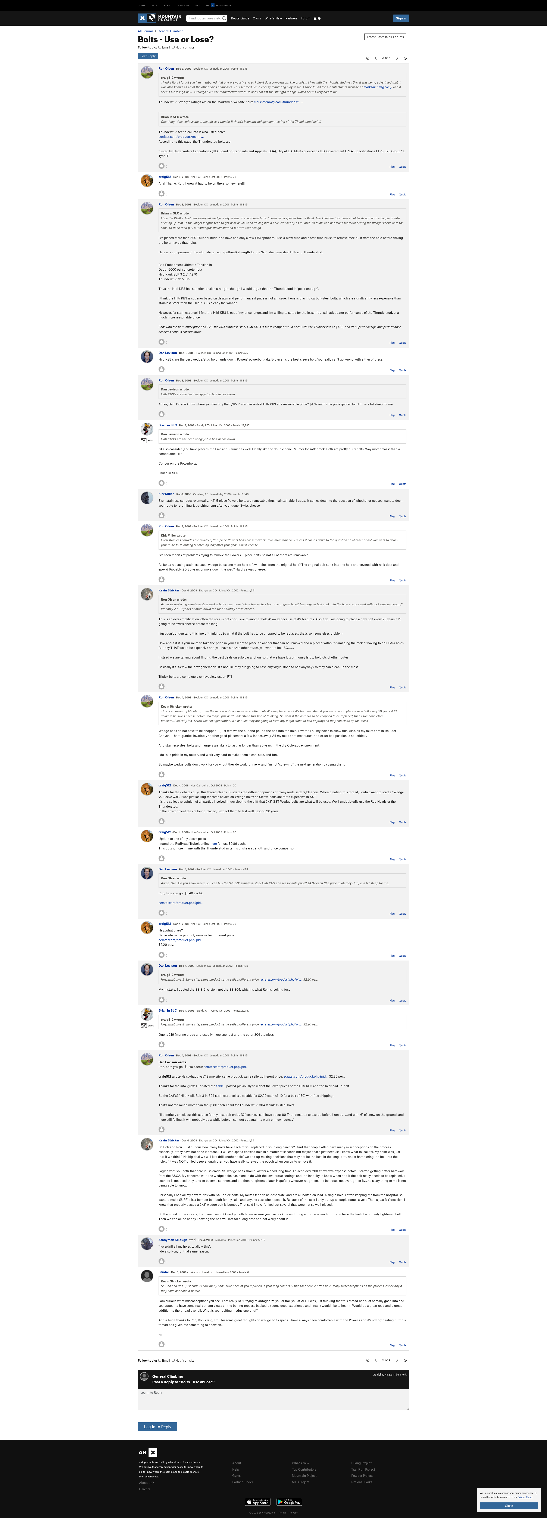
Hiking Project (361, 1463)
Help (235, 1469)
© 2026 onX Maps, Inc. (262, 1512)
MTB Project (300, 1482)
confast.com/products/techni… (181, 136)
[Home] (161, 18)
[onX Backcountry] (219, 5)
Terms (282, 1512)
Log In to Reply (157, 1426)
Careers (144, 1489)
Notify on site (184, 47)
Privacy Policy (525, 1497)
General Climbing (171, 31)
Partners (291, 18)
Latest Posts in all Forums (385, 37)
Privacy (294, 1512)
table (220, 1086)
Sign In (401, 18)
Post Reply (148, 56)
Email (165, 47)
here (213, 843)
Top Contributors (304, 1469)
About (236, 1463)
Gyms (257, 18)
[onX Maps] (148, 1456)
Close (509, 1506)
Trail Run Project (363, 1469)
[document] (509, 1500)
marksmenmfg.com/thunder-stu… (278, 102)
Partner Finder (242, 1482)
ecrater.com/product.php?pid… (181, 903)
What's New (273, 18)
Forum (305, 18)
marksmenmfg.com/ (377, 87)
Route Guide (240, 18)
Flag (392, 166)
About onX (146, 1482)
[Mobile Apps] (317, 18)
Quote (402, 166)
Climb (142, 5)
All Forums (145, 31)
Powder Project (362, 1475)
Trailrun (182, 5)
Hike (167, 5)
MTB (155, 5)
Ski (198, 5)
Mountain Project (304, 1475)
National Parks (361, 1482)
